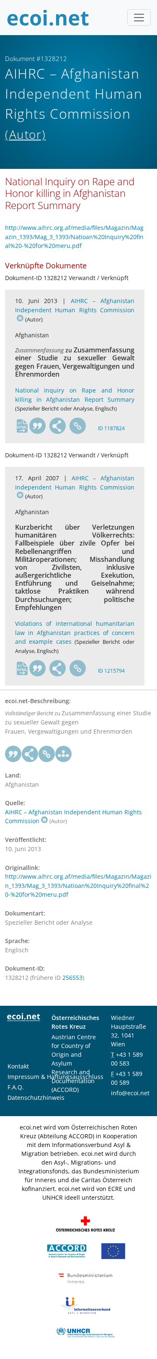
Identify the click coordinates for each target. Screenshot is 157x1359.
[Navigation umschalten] (139, 17)
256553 (72, 978)
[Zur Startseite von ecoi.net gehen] (48, 17)
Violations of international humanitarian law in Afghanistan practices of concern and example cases (74, 632)
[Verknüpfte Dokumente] (63, 754)
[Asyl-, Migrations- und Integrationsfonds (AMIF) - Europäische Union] (113, 1250)
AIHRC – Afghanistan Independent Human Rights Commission (74, 305)
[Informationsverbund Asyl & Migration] (85, 1305)
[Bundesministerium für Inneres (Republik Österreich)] (85, 1278)
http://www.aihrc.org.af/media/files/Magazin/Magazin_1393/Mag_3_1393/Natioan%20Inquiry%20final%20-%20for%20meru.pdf (74, 237)
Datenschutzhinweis (36, 1097)
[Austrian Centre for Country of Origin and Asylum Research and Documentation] (66, 1250)
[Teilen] (57, 426)
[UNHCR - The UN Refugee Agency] (85, 1332)
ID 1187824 (111, 428)
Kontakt (18, 1066)
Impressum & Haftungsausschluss (55, 1077)
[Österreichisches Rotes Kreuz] (85, 1223)
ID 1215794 (111, 670)
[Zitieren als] (37, 426)
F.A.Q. (16, 1087)
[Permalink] (77, 426)
